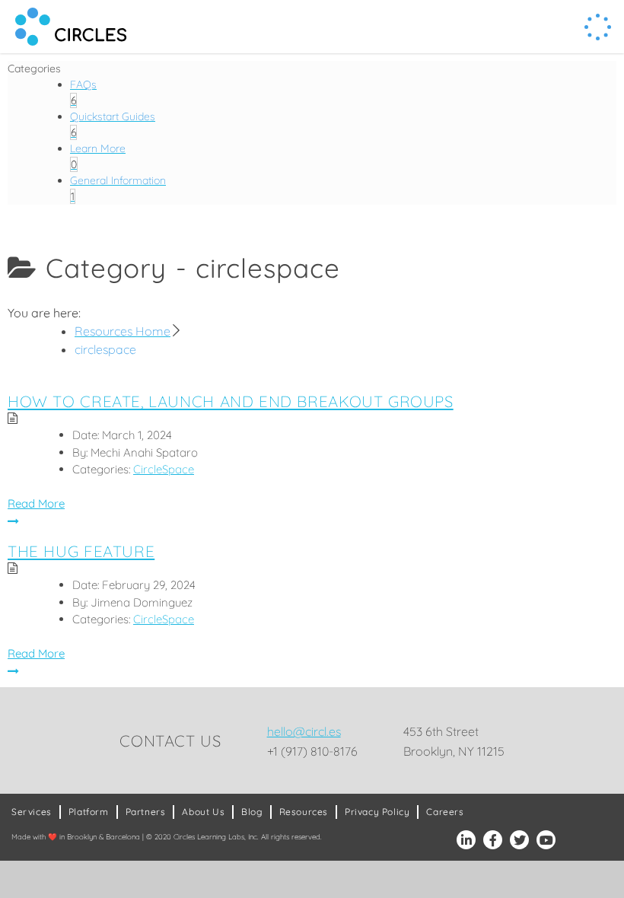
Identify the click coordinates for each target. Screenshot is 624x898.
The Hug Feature (81, 551)
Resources (303, 811)
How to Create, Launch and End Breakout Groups (231, 401)
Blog (251, 811)
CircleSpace (163, 469)
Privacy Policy (377, 811)
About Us (203, 811)
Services (31, 811)
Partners (146, 811)
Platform (88, 811)
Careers (444, 811)
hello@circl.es (304, 731)
